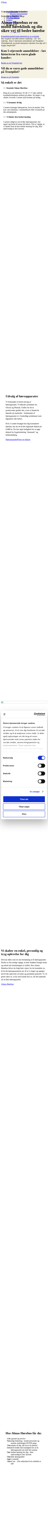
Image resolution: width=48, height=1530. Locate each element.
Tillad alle (24, 799)
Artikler (9, 20)
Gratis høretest (20, 36)
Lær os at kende (32, 36)
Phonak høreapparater (18, 14)
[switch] (41, 766)
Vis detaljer (35, 791)
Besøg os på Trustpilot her (11, 63)
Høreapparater (11, 439)
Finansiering (15, 18)
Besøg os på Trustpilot (10, 77)
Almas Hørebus (7, 984)
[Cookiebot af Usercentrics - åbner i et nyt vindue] (34, 714)
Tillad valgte (24, 806)
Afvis (24, 814)
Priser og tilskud (23, 439)
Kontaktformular (7, 36)
